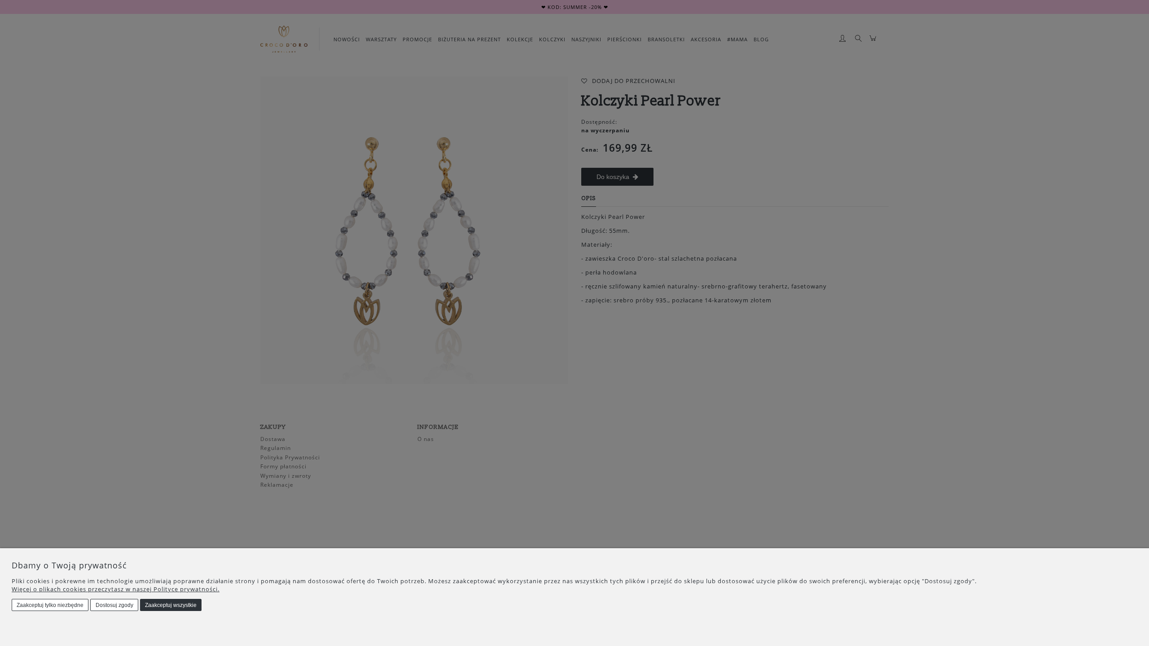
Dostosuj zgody (114, 605)
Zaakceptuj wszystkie (171, 605)
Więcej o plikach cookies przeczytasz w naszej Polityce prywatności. (115, 589)
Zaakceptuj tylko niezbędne (50, 605)
